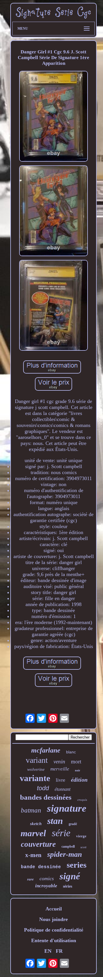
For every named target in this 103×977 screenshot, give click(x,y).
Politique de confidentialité (53, 930)
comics (46, 878)
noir (77, 770)
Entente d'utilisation (53, 940)
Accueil (53, 909)
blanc (71, 752)
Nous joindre (53, 919)
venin (59, 762)
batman (31, 810)
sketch (35, 823)
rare (30, 879)
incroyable (46, 885)
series (76, 864)
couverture (38, 844)
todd (43, 788)
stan (55, 821)
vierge (81, 836)
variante (35, 778)
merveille (59, 769)
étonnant (62, 789)
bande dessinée (41, 867)
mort (76, 762)
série (61, 833)
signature (66, 808)
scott (83, 847)
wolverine (36, 769)
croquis (82, 799)
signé (70, 876)
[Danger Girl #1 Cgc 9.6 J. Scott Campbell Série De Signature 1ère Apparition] (53, 117)
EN (48, 951)
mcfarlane (45, 750)
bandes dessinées (46, 797)
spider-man (64, 854)
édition (79, 780)
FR (59, 951)
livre (60, 780)
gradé (73, 824)
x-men (33, 855)
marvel (33, 833)
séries (67, 886)
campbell (68, 846)
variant (37, 760)
